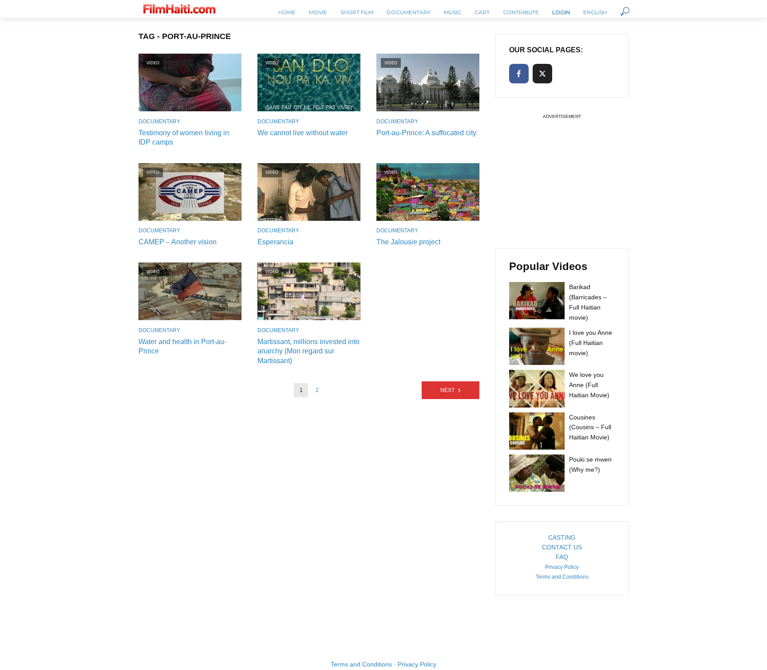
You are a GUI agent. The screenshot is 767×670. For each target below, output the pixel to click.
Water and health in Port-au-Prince (182, 346)
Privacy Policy (562, 567)
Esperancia (275, 242)
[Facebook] (519, 73)
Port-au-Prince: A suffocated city (426, 133)
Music (452, 12)
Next (447, 390)
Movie (318, 12)
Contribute (521, 12)
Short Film (356, 12)
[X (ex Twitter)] (542, 73)
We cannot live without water (302, 133)
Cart (482, 12)
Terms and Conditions (562, 577)
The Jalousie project (408, 242)
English (595, 12)
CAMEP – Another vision (177, 242)
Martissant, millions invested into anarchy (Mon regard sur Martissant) (308, 351)
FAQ (562, 556)
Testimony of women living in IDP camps (183, 137)
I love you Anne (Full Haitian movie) (590, 343)
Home (287, 12)
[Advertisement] (562, 176)
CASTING (562, 537)
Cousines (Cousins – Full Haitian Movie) (590, 427)
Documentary (409, 12)
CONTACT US (562, 547)
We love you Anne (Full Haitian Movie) (589, 385)
